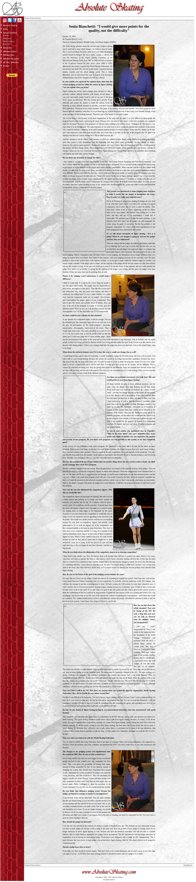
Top (184, 865)
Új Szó (78, 39)
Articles (6, 36)
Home (27, 18)
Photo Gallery (8, 41)
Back (190, 865)
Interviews (7, 38)
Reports (6, 44)
